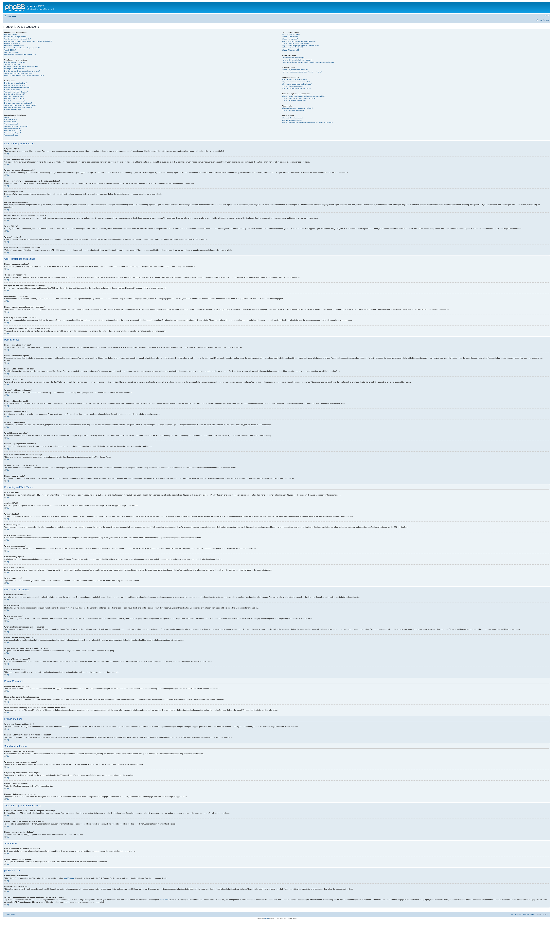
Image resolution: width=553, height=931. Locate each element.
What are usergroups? (290, 39)
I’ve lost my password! (12, 43)
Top (7, 154)
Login (547, 20)
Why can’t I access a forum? (14, 96)
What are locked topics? (12, 133)
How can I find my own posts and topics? (296, 88)
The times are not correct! (13, 64)
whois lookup (165, 900)
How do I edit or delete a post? (14, 85)
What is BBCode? (10, 117)
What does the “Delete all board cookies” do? (20, 54)
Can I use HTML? (10, 119)
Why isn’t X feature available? (292, 120)
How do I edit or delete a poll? (14, 94)
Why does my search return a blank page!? (297, 84)
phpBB (266, 918)
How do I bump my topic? (13, 110)
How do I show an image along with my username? (22, 71)
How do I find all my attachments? (293, 110)
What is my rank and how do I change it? (18, 73)
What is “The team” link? (290, 50)
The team (513, 914)
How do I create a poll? (12, 90)
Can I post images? (11, 124)
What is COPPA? (10, 50)
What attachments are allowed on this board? (297, 108)
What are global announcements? (16, 126)
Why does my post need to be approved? (18, 107)
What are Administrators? (291, 34)
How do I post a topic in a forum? (15, 83)
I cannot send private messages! (293, 58)
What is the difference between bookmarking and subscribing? (303, 96)
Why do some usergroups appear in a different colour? (301, 46)
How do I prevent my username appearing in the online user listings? (28, 41)
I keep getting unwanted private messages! (297, 60)
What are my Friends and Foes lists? (295, 70)
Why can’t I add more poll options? (16, 92)
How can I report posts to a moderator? (18, 103)
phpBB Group (69, 878)
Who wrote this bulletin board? (292, 118)
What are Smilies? (10, 122)
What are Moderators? (290, 37)
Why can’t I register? (11, 52)
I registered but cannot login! (14, 46)
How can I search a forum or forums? (295, 79)
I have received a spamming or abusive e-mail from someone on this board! (308, 62)
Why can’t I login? (10, 34)
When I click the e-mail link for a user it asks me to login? (24, 75)
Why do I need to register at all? (15, 37)
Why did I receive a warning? (14, 101)
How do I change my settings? (14, 62)
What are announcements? (13, 128)
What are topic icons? (11, 135)
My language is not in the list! (14, 69)
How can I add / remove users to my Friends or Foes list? (302, 72)
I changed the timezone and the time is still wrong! (21, 66)
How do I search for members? (293, 86)
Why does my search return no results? (296, 82)
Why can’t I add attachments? (14, 98)
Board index (11, 16)
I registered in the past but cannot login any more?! (22, 48)
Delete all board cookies (526, 914)
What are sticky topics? (12, 130)
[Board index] (15, 7)
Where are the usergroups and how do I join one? (299, 41)
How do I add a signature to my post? (17, 87)
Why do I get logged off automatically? (17, 39)
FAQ (540, 20)
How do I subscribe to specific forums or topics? (299, 98)
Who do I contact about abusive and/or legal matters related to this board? (307, 122)
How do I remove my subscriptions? (294, 100)
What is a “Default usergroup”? (292, 48)
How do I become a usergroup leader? (295, 43)
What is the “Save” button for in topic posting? (20, 105)
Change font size (547, 15)
